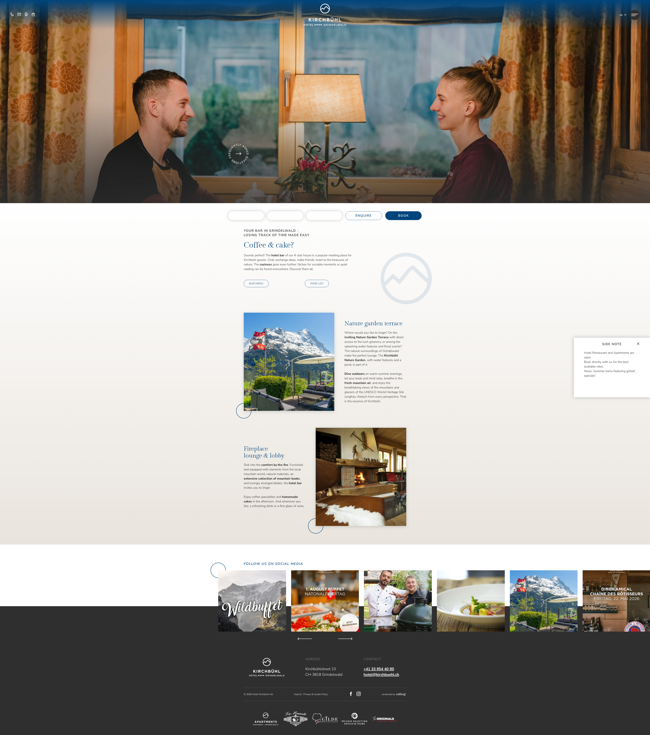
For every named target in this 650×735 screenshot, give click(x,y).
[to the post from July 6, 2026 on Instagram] (398, 601)
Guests (324, 213)
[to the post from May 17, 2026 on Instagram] (544, 601)
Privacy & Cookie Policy (315, 694)
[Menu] (635, 15)
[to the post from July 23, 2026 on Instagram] (325, 601)
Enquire (363, 215)
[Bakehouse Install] (325, 15)
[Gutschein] (33, 15)
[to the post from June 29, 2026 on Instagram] (471, 601)
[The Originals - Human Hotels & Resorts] (384, 719)
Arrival (246, 216)
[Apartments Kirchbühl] (265, 718)
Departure (285, 216)
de (621, 15)
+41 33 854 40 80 (379, 669)
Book (403, 215)
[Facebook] (351, 694)
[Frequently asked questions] (238, 154)
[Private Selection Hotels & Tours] (354, 719)
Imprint (298, 694)
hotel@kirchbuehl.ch (381, 674)
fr (625, 15)
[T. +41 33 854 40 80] (12, 15)
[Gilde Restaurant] (325, 718)
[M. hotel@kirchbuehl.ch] (19, 15)
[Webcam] (26, 15)
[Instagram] (358, 694)
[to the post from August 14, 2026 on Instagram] (252, 601)
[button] (289, 362)
